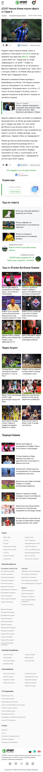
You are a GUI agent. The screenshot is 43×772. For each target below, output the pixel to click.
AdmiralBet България (31, 677)
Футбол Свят (29, 537)
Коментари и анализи (32, 559)
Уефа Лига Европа (30, 546)
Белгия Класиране (28, 593)
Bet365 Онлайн (8, 664)
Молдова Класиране (7, 631)
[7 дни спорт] (21, 2)
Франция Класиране (7, 586)
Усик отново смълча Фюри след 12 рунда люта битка (30, 423)
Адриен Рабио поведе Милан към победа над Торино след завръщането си (11, 338)
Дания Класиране (6, 609)
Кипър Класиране (6, 618)
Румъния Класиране (7, 640)
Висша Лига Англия (9, 549)
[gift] (34, 3)
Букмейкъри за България (10, 702)
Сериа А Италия (8, 555)
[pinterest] (32, 764)
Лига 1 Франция (30, 540)
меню (2, 4)
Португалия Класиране (8, 599)
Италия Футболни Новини (17, 15)
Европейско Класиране (29, 577)
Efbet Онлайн (7, 657)
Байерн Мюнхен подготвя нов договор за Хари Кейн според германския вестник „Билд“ (28, 520)
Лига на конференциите (32, 549)
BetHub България (9, 683)
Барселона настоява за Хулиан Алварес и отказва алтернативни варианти (28, 483)
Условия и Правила (8, 739)
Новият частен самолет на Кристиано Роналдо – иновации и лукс (31, 371)
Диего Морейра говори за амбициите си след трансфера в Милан (31, 337)
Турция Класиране (7, 602)
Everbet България (30, 673)
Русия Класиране (6, 596)
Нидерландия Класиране (9, 589)
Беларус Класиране (28, 596)
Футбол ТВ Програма (8, 720)
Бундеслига (7, 559)
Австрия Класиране (28, 590)
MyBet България (30, 686)
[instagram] (21, 764)
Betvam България (9, 673)
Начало (4, 15)
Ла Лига (6, 552)
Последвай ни (24, 45)
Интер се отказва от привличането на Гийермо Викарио (26, 236)
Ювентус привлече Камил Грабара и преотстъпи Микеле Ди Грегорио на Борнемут (31, 290)
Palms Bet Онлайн (9, 661)
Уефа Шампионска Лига (32, 543)
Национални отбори (9, 546)
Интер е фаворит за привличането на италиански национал (27, 224)
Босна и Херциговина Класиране (29, 600)
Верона (25, 57)
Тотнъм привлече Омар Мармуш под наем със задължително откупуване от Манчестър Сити (27, 459)
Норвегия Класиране (8, 634)
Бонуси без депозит (8, 698)
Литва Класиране (6, 624)
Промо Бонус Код (7, 695)
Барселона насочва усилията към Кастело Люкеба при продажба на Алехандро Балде (28, 508)
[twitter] (27, 764)
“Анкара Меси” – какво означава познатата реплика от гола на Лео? (11, 372)
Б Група (5, 540)
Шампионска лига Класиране (31, 571)
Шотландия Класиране (8, 592)
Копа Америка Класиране (30, 580)
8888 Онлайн (29, 657)
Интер (28, 54)
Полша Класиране (7, 637)
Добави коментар (35, 45)
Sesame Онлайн (30, 654)
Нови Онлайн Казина (8, 711)
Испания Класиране (7, 580)
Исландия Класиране (8, 612)
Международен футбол (32, 552)
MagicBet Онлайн (9, 680)
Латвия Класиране (7, 621)
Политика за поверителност (11, 736)
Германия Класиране (8, 577)
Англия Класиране (7, 574)
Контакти (4, 730)
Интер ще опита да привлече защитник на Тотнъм (27, 212)
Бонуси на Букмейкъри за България (13, 705)
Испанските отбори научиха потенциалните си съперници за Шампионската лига (28, 471)
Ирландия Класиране (8, 615)
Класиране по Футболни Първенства (14, 717)
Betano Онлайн (8, 654)
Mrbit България (8, 677)
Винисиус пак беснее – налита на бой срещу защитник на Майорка (31, 397)
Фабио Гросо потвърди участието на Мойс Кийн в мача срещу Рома (31, 314)
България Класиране (8, 571)
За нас (4, 733)
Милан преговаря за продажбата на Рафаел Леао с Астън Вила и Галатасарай (11, 290)
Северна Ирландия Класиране (7, 644)
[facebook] (10, 764)
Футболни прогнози (8, 714)
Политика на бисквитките (10, 742)
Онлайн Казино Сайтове (9, 708)
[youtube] (15, 764)
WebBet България (30, 683)
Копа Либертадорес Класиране (32, 583)
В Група (5, 543)
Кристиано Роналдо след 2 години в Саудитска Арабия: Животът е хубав (10, 424)
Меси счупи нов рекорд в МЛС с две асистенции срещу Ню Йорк (11, 398)
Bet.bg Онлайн (29, 661)
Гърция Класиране (28, 604)
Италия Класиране (7, 583)
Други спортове (30, 555)
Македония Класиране (8, 627)
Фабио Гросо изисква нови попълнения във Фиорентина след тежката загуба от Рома (11, 314)
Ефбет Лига (7, 537)
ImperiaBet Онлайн (31, 680)
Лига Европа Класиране (29, 574)
